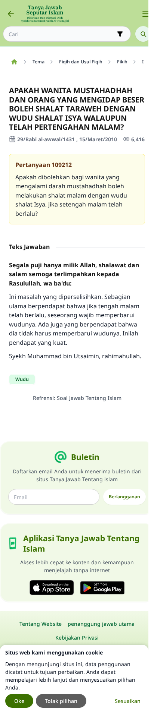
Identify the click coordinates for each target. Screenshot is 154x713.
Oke (19, 700)
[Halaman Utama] (14, 62)
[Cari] (143, 34)
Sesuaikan (128, 700)
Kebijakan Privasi (77, 637)
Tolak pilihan (61, 700)
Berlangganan (124, 496)
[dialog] (74, 679)
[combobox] (62, 34)
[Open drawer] (146, 14)
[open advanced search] (120, 34)
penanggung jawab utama (101, 623)
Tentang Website (40, 623)
